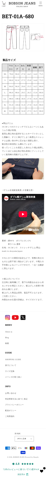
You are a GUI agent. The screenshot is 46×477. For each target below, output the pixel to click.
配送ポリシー (10, 410)
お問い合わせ (10, 393)
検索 (7, 343)
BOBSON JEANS (22, 3)
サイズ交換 (9, 371)
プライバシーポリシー (14, 405)
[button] (40, 4)
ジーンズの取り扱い (13, 377)
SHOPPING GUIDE (13, 360)
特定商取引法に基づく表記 (16, 399)
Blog (7, 338)
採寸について (10, 365)
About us (8, 332)
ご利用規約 (9, 416)
